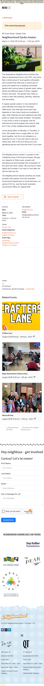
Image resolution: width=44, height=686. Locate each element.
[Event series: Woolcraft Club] (35, 418)
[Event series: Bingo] (34, 377)
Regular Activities (8, 235)
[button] (22, 635)
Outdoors (5, 245)
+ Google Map (29, 289)
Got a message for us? (11, 494)
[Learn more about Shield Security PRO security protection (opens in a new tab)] (2, 683)
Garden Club (6, 227)
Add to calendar (13, 197)
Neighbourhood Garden (10, 243)
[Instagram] (6, 629)
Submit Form (8, 520)
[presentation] (21, 316)
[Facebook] (2, 629)
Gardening (5, 240)
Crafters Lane (7, 333)
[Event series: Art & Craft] (34, 336)
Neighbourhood (7, 233)
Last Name (5, 474)
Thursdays (13, 245)
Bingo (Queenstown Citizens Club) (14, 374)
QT (15, 233)
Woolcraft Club (7, 415)
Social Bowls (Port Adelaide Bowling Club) (30, 429)
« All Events (7, 18)
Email (3, 484)
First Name (6, 463)
